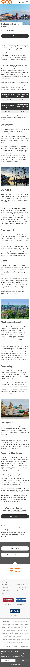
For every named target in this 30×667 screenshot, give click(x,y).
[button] (15, 664)
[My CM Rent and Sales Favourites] (19, 3)
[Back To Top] (15, 564)
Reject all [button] (22, 660)
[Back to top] (15, 570)
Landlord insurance (21, 587)
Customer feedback (6, 646)
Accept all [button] (8, 660)
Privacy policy (24, 646)
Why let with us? (21, 584)
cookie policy (20, 658)
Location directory (16, 646)
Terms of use (18, 647)
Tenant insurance (6, 590)
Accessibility (4, 647)
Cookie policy (11, 647)
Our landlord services (22, 586)
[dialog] (15, 658)
